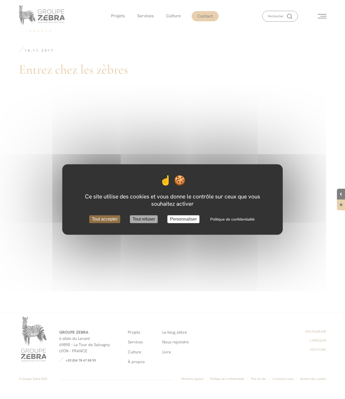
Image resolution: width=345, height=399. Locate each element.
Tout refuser (144, 219)
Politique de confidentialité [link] (232, 219)
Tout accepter (105, 219)
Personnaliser (183, 219)
